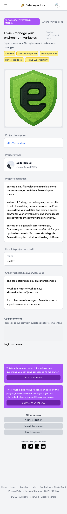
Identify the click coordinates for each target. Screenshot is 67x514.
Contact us (45, 487)
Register (24, 487)
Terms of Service (33, 490)
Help (34, 487)
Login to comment (14, 344)
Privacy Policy (15, 490)
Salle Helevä (24, 162)
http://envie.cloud (54, 21)
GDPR (47, 490)
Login (13, 487)
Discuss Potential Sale (33, 403)
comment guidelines (31, 322)
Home (4, 487)
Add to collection (33, 419)
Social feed (60, 487)
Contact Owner (33, 377)
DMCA (55, 490)
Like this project (33, 432)
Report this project (33, 425)
